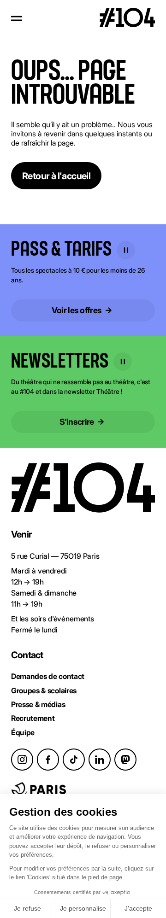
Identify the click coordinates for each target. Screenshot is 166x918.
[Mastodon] (125, 759)
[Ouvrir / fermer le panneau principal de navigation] (16, 18)
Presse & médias (38, 704)
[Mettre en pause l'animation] (126, 250)
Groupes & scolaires (44, 690)
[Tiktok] (74, 759)
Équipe (23, 732)
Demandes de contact (47, 676)
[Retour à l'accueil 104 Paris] (127, 18)
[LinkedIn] (100, 759)
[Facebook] (48, 759)
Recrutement (32, 718)
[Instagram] (22, 759)
